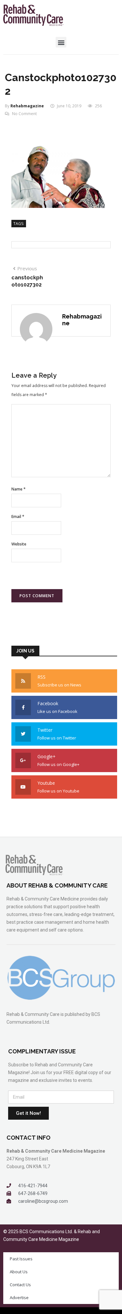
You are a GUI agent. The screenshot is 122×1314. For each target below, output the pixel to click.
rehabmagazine (27, 106)
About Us (19, 1272)
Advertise (19, 1297)
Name (18, 489)
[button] (61, 42)
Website (18, 544)
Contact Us (20, 1284)
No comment (24, 113)
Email (17, 516)
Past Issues (21, 1259)
